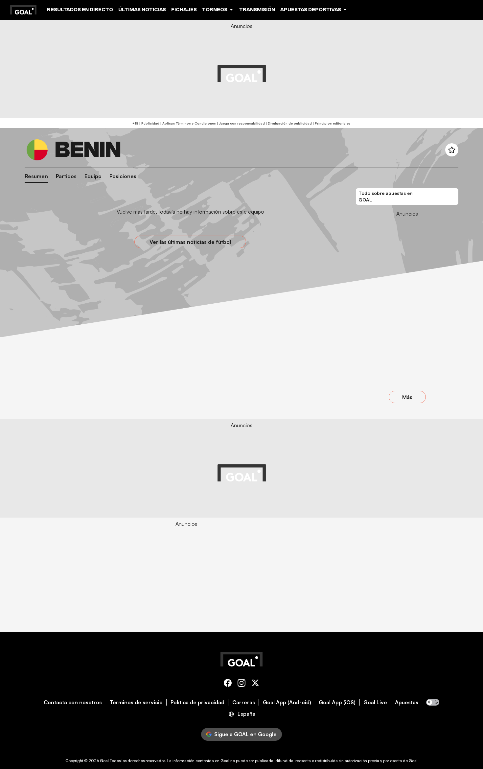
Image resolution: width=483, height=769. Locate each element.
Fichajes (184, 9)
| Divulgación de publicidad (288, 123)
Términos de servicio (136, 702)
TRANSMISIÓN (257, 9)
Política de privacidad (197, 702)
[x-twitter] (255, 684)
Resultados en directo (80, 9)
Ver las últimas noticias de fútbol (190, 242)
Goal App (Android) (287, 702)
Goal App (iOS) (337, 702)
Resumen (36, 176)
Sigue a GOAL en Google (245, 734)
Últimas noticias (142, 9)
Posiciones (122, 176)
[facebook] (227, 684)
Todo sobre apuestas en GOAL (385, 196)
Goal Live (375, 702)
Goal (104, 760)
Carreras (243, 702)
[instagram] (241, 684)
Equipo (93, 176)
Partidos (66, 176)
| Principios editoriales (331, 123)
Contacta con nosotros (73, 702)
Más (407, 397)
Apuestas (406, 702)
